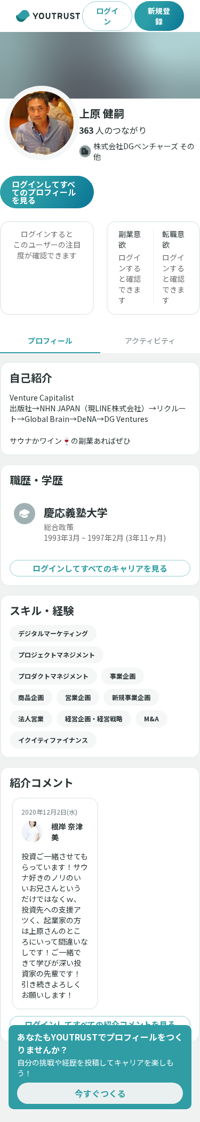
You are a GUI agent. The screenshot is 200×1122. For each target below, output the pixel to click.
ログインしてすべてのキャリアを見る (100, 568)
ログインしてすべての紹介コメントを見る (100, 1024)
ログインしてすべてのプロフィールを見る (44, 192)
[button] (100, 65)
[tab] (50, 340)
